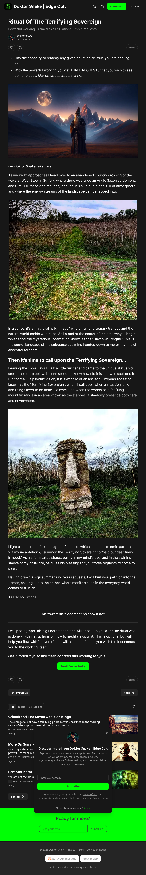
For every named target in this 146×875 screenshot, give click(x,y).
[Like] (11, 47)
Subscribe (116, 6)
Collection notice (96, 849)
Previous (22, 692)
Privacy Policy (100, 798)
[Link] (3, 360)
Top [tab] (12, 706)
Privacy (71, 849)
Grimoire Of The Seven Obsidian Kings (39, 717)
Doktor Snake (24, 36)
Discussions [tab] (35, 706)
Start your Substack (63, 858)
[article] (73, 725)
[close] (107, 733)
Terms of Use (90, 794)
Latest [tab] (21, 706)
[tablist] (26, 706)
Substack (55, 867)
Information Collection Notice (72, 798)
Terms (81, 849)
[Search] (94, 6)
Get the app (90, 858)
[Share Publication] (102, 6)
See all (15, 796)
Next (126, 692)
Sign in (135, 6)
